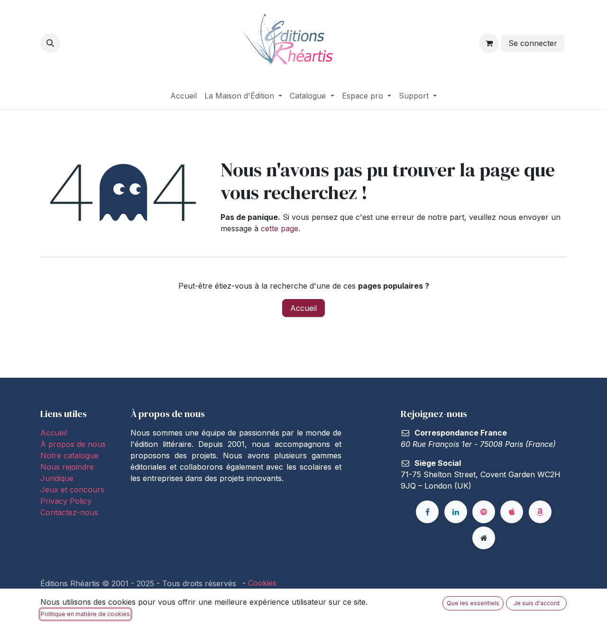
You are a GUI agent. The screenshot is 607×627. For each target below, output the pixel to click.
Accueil (303, 308)
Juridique (57, 478)
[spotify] (483, 511)
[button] (50, 43)
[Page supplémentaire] (483, 538)
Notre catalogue (69, 455)
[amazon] (540, 511)
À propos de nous (73, 444)
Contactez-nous (69, 512)
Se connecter (532, 43)
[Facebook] (427, 511)
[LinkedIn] (455, 511)
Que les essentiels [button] (473, 603)
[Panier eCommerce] (489, 43)
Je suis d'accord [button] (537, 603)
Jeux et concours (73, 489)
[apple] (511, 511)
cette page (279, 228)
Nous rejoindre (67, 467)
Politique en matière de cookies (85, 614)
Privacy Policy (66, 501)
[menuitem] (183, 95)
